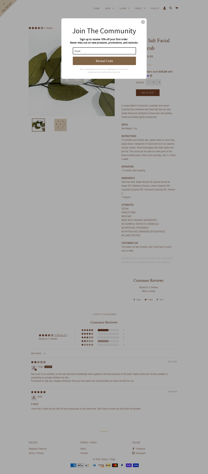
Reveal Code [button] (104, 61)
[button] (143, 22)
